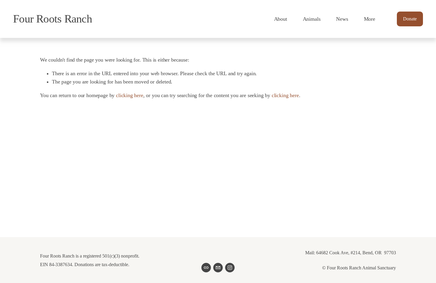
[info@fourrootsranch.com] (218, 267)
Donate (410, 18)
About (280, 19)
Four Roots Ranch (52, 18)
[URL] (206, 267)
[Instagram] (230, 267)
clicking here (129, 95)
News (342, 19)
